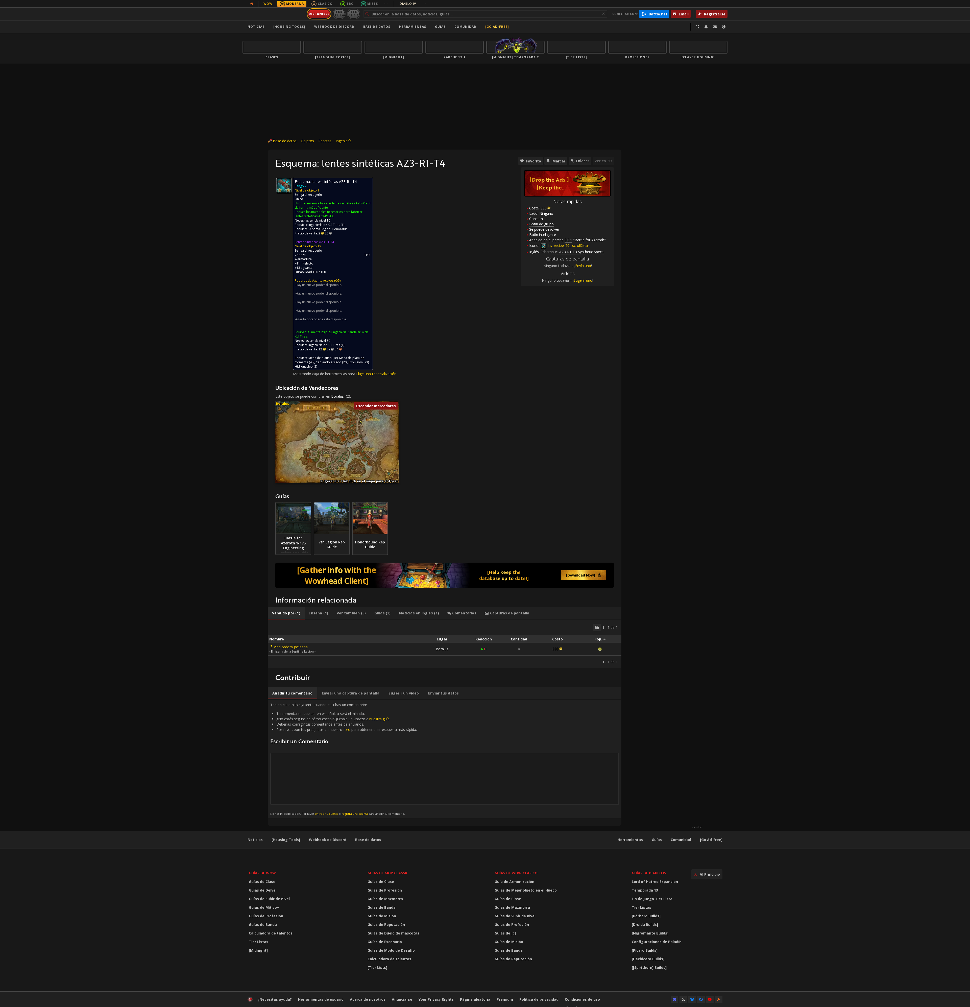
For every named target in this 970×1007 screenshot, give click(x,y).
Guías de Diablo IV (649, 873)
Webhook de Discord (334, 27)
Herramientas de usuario (321, 999)
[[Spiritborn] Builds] (649, 967)
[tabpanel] (444, 644)
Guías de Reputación (386, 924)
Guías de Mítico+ (264, 907)
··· (386, 4)
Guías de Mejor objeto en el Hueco (526, 890)
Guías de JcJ (505, 933)
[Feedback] (715, 27)
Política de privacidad (539, 999)
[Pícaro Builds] (645, 950)
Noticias (256, 27)
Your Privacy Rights (436, 999)
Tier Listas (258, 941)
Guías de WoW (262, 873)
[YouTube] (710, 999)
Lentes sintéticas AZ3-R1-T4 (314, 242)
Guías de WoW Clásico (516, 873)
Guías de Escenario (385, 941)
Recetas (324, 140)
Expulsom (356, 362)
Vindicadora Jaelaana (291, 646)
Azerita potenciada (309, 319)
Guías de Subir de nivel (269, 898)
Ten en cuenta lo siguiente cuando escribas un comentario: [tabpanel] (343, 758)
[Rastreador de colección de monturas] (444, 575)
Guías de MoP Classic (388, 873)
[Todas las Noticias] (252, 4)
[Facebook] (701, 999)
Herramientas (630, 839)
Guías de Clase (262, 881)
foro (346, 729)
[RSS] (718, 999)
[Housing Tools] (286, 839)
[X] (683, 999)
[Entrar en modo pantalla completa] (697, 27)
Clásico (325, 4)
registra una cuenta (355, 814)
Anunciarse (402, 999)
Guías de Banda (263, 924)
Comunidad (465, 27)
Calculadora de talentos (271, 933)
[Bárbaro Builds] (646, 916)
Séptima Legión (319, 229)
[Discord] (674, 999)
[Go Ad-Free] (497, 27)
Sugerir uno (583, 280)
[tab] (286, 613)
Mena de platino (320, 358)
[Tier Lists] (377, 967)
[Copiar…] (597, 627)
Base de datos (376, 27)
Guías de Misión (382, 916)
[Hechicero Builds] (648, 958)
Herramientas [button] (412, 27)
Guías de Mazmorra (385, 898)
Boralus (337, 396)
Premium (505, 999)
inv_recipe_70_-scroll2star (568, 245)
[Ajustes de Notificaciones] (706, 27)
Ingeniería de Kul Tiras (324, 225)
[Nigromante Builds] (650, 933)
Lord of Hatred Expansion (655, 881)
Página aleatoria (475, 999)
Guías (440, 27)
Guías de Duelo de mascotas (393, 933)
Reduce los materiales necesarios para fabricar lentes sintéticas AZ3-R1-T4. (328, 214)
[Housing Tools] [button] (289, 27)
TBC (350, 4)
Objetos (307, 140)
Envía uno (583, 265)
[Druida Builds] (645, 924)
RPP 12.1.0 (339, 13)
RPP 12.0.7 (353, 13)
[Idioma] (724, 27)
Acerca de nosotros (367, 999)
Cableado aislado (328, 362)
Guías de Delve (262, 890)
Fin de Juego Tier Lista (652, 898)
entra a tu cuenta (326, 814)
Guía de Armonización (514, 881)
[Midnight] (258, 950)
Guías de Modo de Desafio (391, 950)
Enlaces (582, 160)
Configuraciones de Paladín (657, 941)
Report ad (697, 827)
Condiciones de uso (582, 999)
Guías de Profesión (266, 916)
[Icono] (284, 185)
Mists (372, 4)
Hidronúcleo (304, 366)
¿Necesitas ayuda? (275, 999)
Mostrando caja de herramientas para (324, 373)
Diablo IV (413, 4)
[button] (360, 422)
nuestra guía (379, 718)
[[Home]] (274, 14)
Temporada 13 (645, 890)
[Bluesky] (692, 999)
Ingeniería (344, 140)
